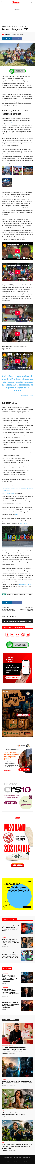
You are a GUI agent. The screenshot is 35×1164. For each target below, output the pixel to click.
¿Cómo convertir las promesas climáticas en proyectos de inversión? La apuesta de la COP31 (10, 955)
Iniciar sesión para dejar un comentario (17, 621)
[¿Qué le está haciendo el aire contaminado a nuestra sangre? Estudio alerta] (27, 928)
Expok (8, 34)
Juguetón (22, 594)
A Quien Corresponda (15, 123)
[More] (24, 38)
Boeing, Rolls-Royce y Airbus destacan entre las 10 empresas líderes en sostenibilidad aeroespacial (17, 1146)
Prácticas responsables (7, 26)
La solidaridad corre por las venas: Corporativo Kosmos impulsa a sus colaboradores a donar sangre (14, 1049)
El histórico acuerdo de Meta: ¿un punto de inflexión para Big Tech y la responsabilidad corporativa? (10, 978)
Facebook (22, 584)
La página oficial (8, 493)
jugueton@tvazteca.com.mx (12, 488)
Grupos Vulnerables (6, 924)
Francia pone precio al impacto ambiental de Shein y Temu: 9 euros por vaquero (10, 942)
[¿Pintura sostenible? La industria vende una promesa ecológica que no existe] (17, 1099)
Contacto (12, 1159)
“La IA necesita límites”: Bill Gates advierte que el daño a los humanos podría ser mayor (17, 1082)
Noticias (4, 937)
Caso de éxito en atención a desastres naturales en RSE (8, 609)
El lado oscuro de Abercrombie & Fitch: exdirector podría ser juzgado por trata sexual (10, 991)
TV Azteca (29, 594)
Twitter (29, 584)
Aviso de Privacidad (20, 1159)
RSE (3, 1142)
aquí (16, 514)
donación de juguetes (12, 594)
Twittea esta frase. (27, 395)
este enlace (23, 523)
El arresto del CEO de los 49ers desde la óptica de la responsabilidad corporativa (10, 1005)
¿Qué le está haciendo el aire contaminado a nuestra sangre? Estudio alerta (10, 928)
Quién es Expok (17, 1157)
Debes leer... (5, 973)
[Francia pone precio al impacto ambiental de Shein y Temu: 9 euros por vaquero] (27, 942)
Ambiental (4, 951)
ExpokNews (5, 1053)
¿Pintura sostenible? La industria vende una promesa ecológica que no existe (17, 1114)
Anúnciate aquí (26, 1157)
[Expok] (3, 34)
